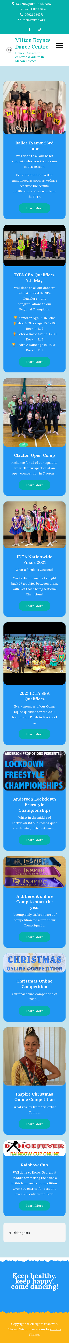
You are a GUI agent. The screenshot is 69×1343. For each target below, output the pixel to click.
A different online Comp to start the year (34, 902)
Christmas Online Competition (34, 983)
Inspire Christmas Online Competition (34, 1096)
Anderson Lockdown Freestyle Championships (34, 804)
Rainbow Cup (34, 1165)
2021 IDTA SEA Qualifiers (35, 696)
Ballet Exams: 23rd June (34, 145)
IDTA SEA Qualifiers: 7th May (34, 277)
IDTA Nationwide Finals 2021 (34, 559)
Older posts (21, 1233)
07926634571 (34, 14)
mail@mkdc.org (34, 20)
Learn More (34, 208)
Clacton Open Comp (34, 455)
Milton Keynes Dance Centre (32, 43)
